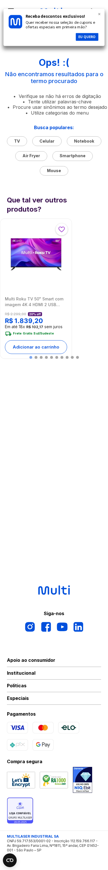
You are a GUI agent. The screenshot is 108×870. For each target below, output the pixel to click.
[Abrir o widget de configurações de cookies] (10, 860)
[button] (30, 357)
